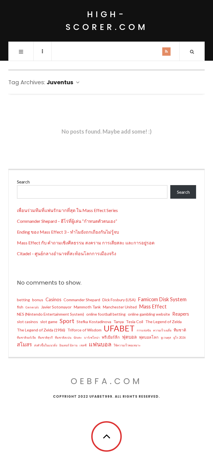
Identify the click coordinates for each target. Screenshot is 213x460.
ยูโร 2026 (179, 337)
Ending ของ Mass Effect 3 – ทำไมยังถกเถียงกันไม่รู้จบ (68, 231)
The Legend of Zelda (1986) (41, 330)
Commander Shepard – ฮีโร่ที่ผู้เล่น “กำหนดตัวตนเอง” (67, 221)
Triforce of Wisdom (84, 330)
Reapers (180, 313)
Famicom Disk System (162, 299)
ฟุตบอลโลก (149, 337)
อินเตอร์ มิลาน (68, 345)
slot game (48, 321)
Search (23, 181)
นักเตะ (77, 337)
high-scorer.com (106, 20)
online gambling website (149, 314)
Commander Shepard (82, 299)
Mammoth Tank (87, 307)
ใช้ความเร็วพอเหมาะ (127, 345)
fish (20, 307)
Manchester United (120, 307)
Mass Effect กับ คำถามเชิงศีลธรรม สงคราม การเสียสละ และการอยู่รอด (85, 242)
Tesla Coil (134, 321)
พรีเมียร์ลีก (111, 337)
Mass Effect (153, 306)
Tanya (118, 321)
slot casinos (27, 321)
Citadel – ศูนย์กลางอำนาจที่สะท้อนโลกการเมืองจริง (66, 253)
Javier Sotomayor (56, 307)
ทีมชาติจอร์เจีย (26, 337)
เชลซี (83, 345)
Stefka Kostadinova (94, 321)
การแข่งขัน (144, 330)
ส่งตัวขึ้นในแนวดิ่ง (45, 345)
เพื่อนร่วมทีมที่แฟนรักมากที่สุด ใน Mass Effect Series (67, 210)
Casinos (53, 299)
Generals (32, 307)
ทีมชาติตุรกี (45, 337)
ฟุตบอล (129, 336)
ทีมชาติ (180, 330)
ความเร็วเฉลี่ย (162, 330)
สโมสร (24, 344)
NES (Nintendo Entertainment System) (50, 314)
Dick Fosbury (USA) (119, 299)
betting (23, 299)
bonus (37, 299)
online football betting (106, 314)
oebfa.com (106, 381)
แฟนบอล (100, 344)
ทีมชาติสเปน (63, 337)
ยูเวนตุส (166, 337)
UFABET (119, 328)
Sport (67, 321)
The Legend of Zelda (163, 321)
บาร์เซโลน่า (92, 337)
